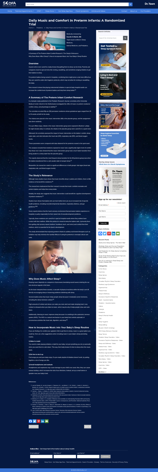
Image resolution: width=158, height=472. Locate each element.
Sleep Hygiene (103, 322)
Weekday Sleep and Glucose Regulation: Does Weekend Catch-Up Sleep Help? (111, 246)
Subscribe (105, 456)
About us (133, 11)
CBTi (100, 318)
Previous (34, 426)
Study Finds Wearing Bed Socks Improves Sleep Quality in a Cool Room (112, 256)
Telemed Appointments (73, 462)
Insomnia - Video (104, 365)
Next (87, 426)
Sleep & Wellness (104, 294)
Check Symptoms (82, 11)
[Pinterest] (38, 421)
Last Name (102, 217)
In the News (102, 269)
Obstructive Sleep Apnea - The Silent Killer (112, 243)
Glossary (96, 462)
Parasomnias (103, 290)
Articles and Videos (98, 11)
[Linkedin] (42, 421)
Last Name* (81, 453)
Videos (101, 306)
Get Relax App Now (65, 11)
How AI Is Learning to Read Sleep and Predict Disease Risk (111, 261)
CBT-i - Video (103, 368)
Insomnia (102, 272)
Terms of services (105, 462)
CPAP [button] (39, 11)
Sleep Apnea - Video (105, 362)
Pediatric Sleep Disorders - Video (109, 337)
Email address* (34, 453)
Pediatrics (39, 28)
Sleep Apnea (103, 275)
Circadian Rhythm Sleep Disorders (109, 281)
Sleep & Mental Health (106, 315)
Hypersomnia (103, 287)
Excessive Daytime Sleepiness (108, 297)
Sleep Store (48, 462)
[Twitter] (34, 421)
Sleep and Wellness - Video (107, 343)
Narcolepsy (102, 278)
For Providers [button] (145, 11)
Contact (124, 11)
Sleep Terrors (103, 334)
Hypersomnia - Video (105, 350)
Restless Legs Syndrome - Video (109, 353)
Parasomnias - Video (105, 346)
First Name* (57, 453)
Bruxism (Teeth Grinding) (106, 328)
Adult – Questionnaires (106, 300)
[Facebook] (30, 421)
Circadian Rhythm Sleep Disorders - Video (112, 356)
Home (10, 11)
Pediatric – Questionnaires (107, 303)
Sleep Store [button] (49, 11)
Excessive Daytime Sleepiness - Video (111, 340)
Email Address (104, 205)
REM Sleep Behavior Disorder (108, 331)
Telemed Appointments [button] (24, 11)
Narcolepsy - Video (105, 359)
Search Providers (87, 462)
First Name (102, 211)
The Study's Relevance (70, 53)
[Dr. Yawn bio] (150, 3)
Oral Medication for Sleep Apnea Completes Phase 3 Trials (112, 251)
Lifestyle (101, 309)
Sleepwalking (103, 325)
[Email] (46, 421)
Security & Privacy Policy (120, 462)
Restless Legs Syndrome (107, 284)
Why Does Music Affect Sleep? (39, 56)
